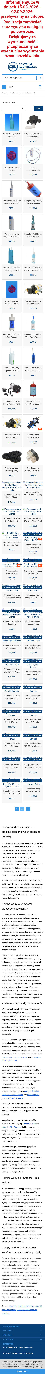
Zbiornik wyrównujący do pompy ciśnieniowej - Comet (12, 624)
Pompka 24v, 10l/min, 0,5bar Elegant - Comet (12, 337)
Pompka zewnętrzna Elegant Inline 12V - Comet (33, 370)
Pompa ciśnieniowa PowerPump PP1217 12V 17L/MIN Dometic (33, 674)
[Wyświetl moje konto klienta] (40, 87)
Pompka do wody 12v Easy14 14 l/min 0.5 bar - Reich (12, 203)
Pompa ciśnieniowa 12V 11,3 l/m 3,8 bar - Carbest (33, 746)
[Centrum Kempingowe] (22, 66)
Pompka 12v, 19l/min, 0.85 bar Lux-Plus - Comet (12, 545)
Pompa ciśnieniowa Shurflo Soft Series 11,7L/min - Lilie (12, 672)
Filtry (38, 108)
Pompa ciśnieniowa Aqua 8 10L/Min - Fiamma (12, 746)
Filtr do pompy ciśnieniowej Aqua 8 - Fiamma (33, 471)
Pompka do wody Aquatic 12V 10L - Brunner (11, 370)
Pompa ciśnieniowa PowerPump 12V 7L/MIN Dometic (12, 698)
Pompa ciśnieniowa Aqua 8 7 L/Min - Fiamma (33, 722)
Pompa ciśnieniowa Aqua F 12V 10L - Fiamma (12, 722)
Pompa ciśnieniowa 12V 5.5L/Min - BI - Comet (12, 521)
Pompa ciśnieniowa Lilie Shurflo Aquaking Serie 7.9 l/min (33, 495)
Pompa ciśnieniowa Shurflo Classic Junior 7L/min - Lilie (12, 598)
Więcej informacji (35, 1367)
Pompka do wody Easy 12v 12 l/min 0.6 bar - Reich (11, 237)
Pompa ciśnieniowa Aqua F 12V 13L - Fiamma (33, 698)
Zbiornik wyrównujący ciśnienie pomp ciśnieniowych (12, 648)
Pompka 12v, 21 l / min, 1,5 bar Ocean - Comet (33, 404)
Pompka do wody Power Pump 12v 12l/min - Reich (33, 791)
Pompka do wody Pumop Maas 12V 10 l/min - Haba (33, 598)
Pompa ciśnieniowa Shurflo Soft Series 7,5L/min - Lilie (33, 648)
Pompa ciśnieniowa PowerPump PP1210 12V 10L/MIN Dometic (12, 404)
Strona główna (7, 93)
